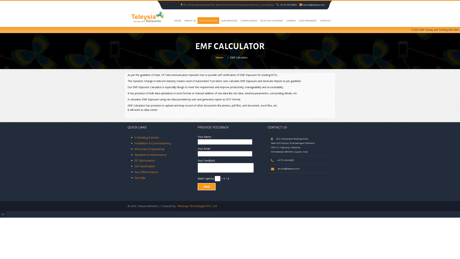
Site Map (140, 178)
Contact (325, 20)
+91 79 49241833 (288, 4)
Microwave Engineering (149, 149)
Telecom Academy (271, 20)
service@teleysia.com (314, 4)
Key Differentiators (146, 172)
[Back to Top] (3, 214)
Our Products (208, 20)
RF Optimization (144, 160)
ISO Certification (144, 166)
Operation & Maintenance (150, 154)
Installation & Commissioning (152, 143)
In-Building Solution (146, 137)
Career (291, 20)
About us (190, 20)
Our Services (229, 20)
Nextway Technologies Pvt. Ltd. (197, 206)
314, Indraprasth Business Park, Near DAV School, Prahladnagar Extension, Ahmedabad (228, 4)
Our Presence (308, 20)
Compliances (248, 20)
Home (177, 20)
